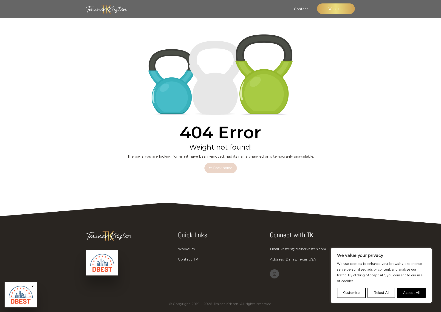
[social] (274, 273)
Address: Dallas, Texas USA (293, 259)
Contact (301, 9)
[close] (32, 286)
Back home (222, 168)
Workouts (335, 8)
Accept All (411, 293)
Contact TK (188, 259)
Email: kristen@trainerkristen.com (298, 249)
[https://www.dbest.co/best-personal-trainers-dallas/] (102, 262)
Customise (351, 293)
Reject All (381, 293)
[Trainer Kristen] (106, 9)
